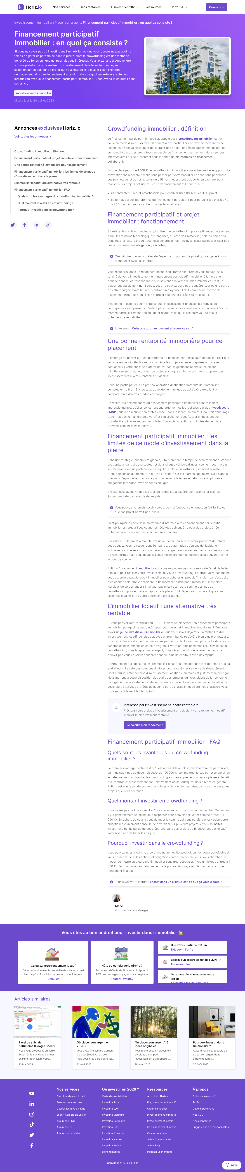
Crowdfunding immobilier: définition (39, 151)
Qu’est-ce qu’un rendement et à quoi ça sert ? (163, 328)
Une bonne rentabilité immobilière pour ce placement (50, 165)
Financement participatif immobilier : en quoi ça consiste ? (127, 22)
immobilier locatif (147, 568)
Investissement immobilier (33, 22)
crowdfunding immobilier (195, 138)
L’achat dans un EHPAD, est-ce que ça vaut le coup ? (186, 882)
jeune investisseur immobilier (140, 632)
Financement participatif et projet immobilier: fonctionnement (56, 158)
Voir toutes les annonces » (32, 136)
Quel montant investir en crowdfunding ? (46, 203)
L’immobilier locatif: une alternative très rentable (47, 183)
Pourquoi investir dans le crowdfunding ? (46, 210)
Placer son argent (68, 22)
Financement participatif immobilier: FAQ (42, 189)
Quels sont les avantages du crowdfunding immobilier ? (56, 196)
